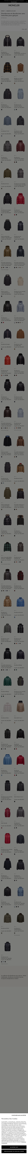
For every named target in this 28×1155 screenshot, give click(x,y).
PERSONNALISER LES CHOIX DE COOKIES (14, 1151)
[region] (14, 1134)
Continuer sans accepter (19, 1115)
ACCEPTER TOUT (14, 1147)
